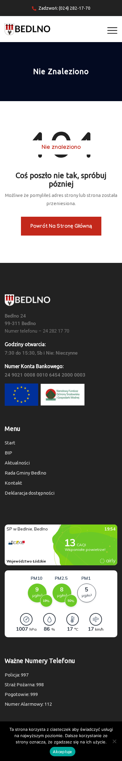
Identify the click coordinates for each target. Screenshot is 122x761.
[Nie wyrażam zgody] (114, 741)
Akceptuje (62, 751)
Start (10, 442)
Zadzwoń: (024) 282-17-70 (64, 8)
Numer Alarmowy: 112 (28, 704)
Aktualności (17, 462)
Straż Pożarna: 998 (24, 684)
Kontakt (13, 483)
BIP (8, 452)
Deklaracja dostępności (29, 493)
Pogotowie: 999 (21, 694)
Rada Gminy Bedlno (25, 473)
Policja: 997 (16, 674)
